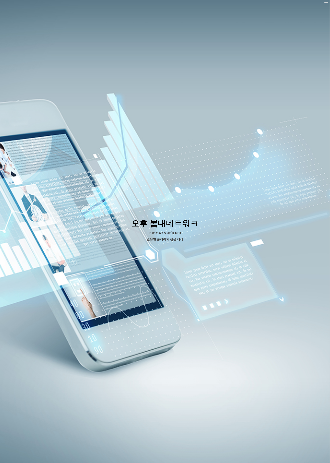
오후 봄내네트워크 (165, 223)
